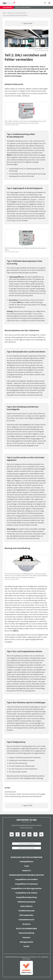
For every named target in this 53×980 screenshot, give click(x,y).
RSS (41, 834)
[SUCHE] (45, 3)
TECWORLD (11, 3)
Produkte (10, 13)
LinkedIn (12, 834)
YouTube (30, 834)
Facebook (18, 834)
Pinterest (35, 834)
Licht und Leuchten (20, 13)
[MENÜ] (49, 3)
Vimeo (24, 834)
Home (4, 13)
